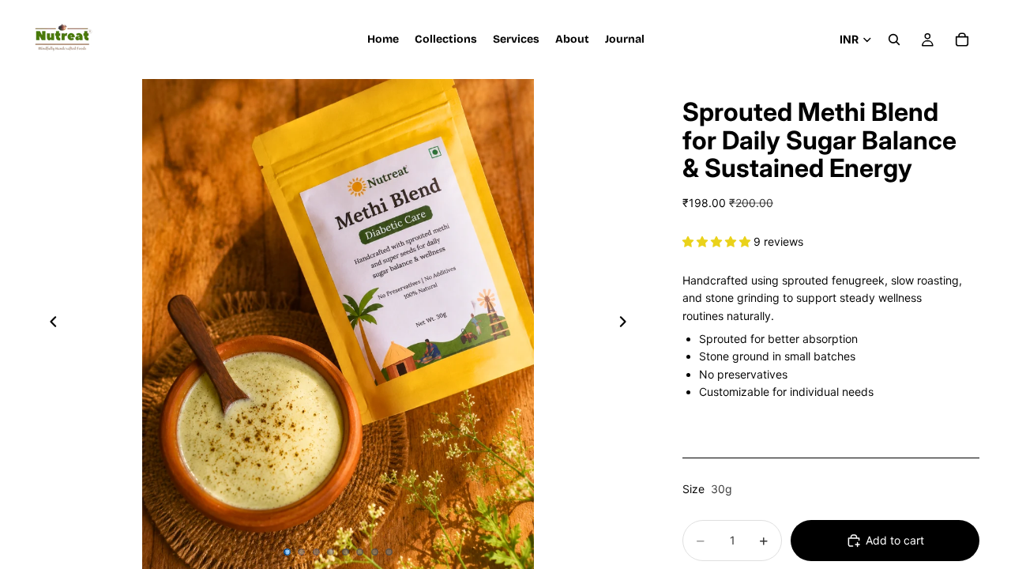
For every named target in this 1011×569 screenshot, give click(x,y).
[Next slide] (627, 324)
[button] (718, 241)
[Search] (894, 39)
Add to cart (895, 540)
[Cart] (962, 39)
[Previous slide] (49, 324)
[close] (288, 478)
